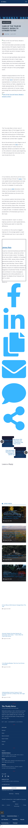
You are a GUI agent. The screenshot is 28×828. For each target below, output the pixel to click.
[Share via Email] (14, 380)
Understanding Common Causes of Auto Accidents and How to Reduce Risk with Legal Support (13, 574)
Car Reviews (4, 819)
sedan (20, 179)
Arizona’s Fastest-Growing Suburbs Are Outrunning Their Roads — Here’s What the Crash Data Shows (12, 635)
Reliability (15, 819)
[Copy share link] (14, 356)
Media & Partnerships (16, 805)
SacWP (18, 799)
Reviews (3, 730)
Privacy (24, 805)
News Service (6, 22)
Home (3, 816)
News (3, 733)
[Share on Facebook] (14, 306)
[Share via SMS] (14, 405)
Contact (8, 805)
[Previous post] (2, 442)
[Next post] (26, 452)
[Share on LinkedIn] (14, 331)
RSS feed (11, 793)
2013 (11, 79)
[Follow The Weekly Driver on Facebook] (2, 776)
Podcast (3, 741)
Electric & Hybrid (5, 735)
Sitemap (17, 793)
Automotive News (12, 816)
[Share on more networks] (14, 430)
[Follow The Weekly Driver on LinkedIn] (8, 776)
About (3, 805)
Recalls (3, 758)
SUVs (3, 744)
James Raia (7, 34)
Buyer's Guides (5, 738)
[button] (26, 1)
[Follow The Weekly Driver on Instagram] (5, 776)
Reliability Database (6, 752)
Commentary (5, 823)
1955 (16, 144)
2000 (12, 189)
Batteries (4, 764)
